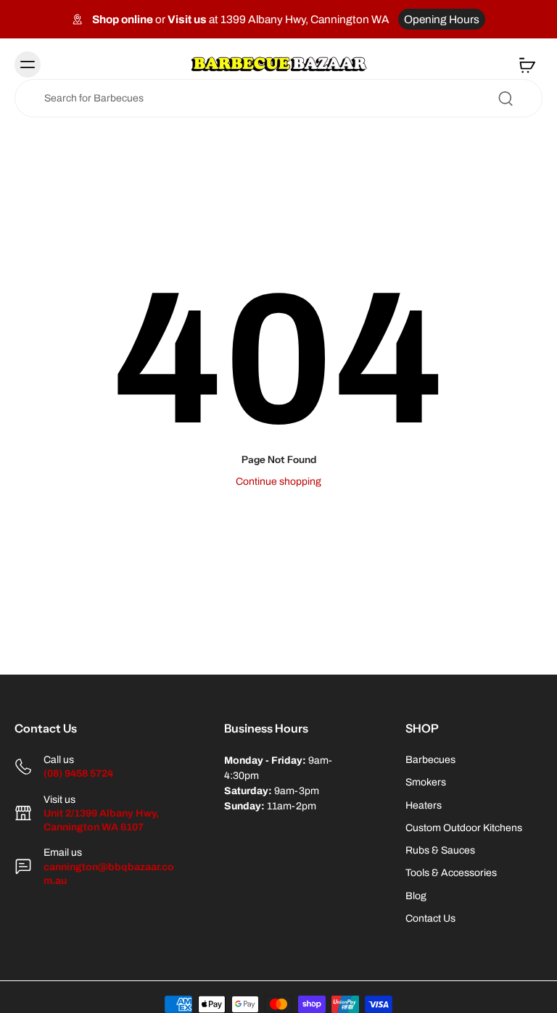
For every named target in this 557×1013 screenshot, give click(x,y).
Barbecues (430, 759)
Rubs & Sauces (440, 850)
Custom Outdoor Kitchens (463, 827)
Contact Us (430, 918)
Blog (415, 896)
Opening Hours (441, 19)
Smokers (425, 782)
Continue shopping (278, 481)
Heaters (423, 805)
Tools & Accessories (451, 872)
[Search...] (505, 98)
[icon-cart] (526, 64)
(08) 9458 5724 (78, 773)
